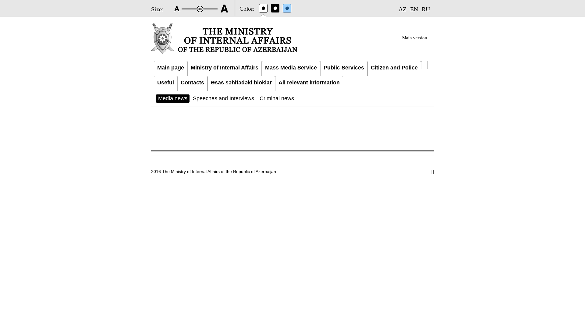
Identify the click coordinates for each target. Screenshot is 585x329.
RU (426, 9)
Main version (414, 37)
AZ (402, 9)
